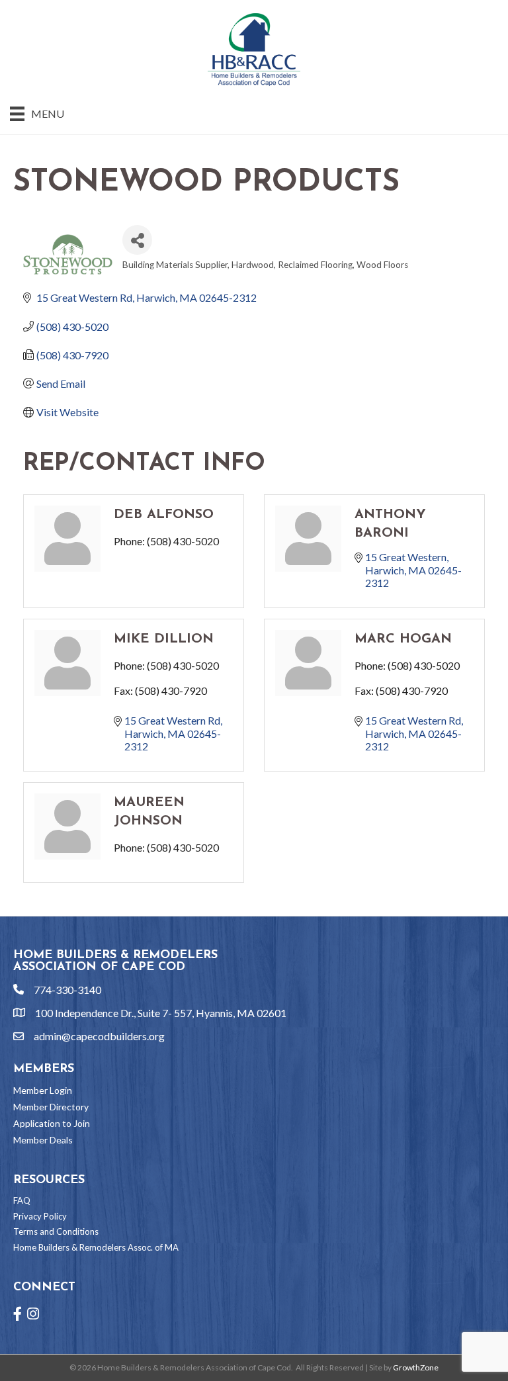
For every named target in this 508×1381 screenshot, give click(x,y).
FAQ (21, 1200)
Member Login (42, 1090)
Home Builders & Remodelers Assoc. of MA (96, 1247)
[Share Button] (137, 240)
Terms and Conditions (56, 1231)
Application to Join (51, 1123)
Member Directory (51, 1106)
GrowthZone (416, 1367)
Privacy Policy (40, 1216)
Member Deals (43, 1139)
